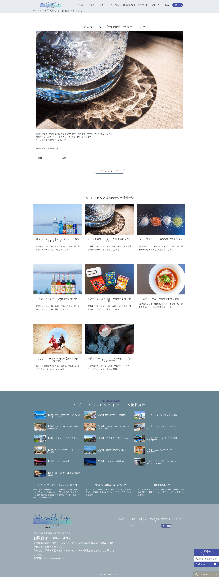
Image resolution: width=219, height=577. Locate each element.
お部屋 (80, 5)
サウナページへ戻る (109, 171)
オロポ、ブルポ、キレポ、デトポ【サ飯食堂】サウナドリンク (57, 240)
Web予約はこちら (205, 564)
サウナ (102, 5)
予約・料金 (177, 5)
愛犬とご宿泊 (129, 5)
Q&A (167, 5)
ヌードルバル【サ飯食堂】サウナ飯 (161, 298)
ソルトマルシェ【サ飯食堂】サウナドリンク (161, 240)
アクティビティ (115, 5)
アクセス (155, 5)
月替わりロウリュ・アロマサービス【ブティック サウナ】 (109, 359)
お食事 (91, 5)
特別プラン (143, 5)
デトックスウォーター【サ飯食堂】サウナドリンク (109, 240)
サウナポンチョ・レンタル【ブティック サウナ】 (57, 359)
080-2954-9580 (208, 558)
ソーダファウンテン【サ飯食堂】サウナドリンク (57, 299)
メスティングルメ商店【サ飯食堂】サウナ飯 (109, 299)
